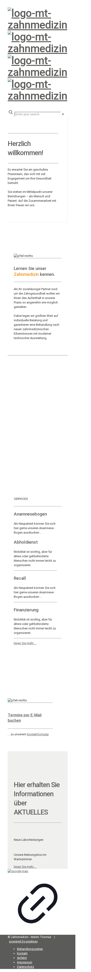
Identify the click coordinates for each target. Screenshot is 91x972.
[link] (63, 114)
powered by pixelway (23, 941)
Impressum (24, 962)
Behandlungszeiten (30, 949)
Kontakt (22, 953)
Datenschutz (25, 966)
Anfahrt (22, 958)
